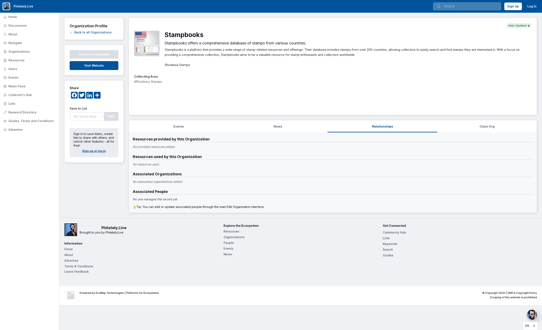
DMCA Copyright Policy (522, 292)
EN (527, 325)
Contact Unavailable (94, 54)
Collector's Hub (17, 95)
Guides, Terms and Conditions (28, 121)
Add (111, 116)
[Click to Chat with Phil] (532, 315)
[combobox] (530, 326)
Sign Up (513, 6)
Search (388, 249)
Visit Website (94, 65)
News (228, 254)
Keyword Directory (19, 112)
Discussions (15, 25)
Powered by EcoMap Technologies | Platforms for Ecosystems (119, 292)
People (229, 243)
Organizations (16, 51)
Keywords (390, 244)
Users (10, 69)
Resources (14, 60)
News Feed (14, 86)
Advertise (13, 129)
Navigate (12, 43)
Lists (9, 103)
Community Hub (394, 232)
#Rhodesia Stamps (148, 81)
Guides (388, 255)
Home (10, 17)
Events (10, 77)
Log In (531, 6)
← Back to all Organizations (91, 32)
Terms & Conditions (78, 266)
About (10, 34)
